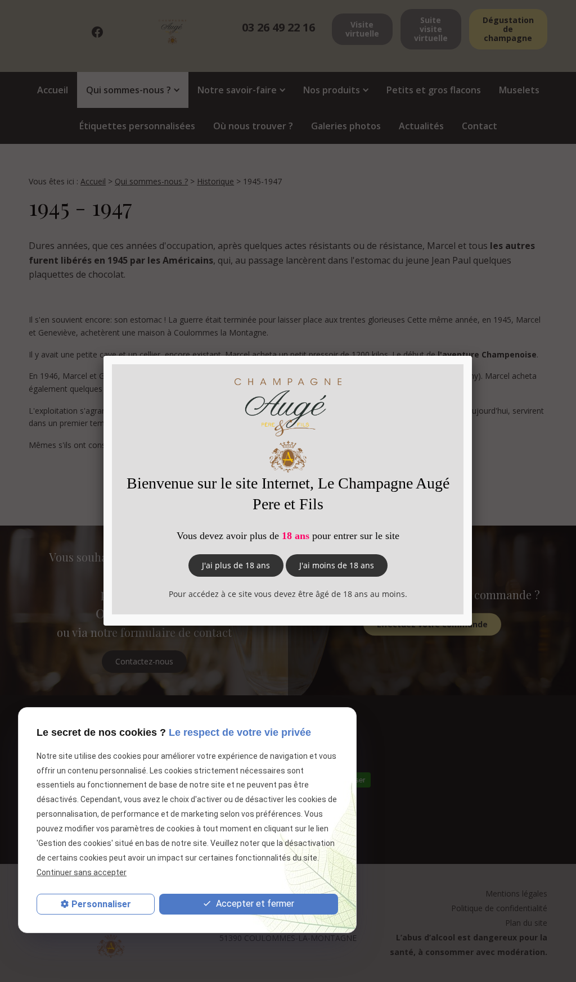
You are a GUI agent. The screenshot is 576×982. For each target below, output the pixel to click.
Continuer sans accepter (82, 872)
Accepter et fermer (254, 903)
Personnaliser (101, 904)
